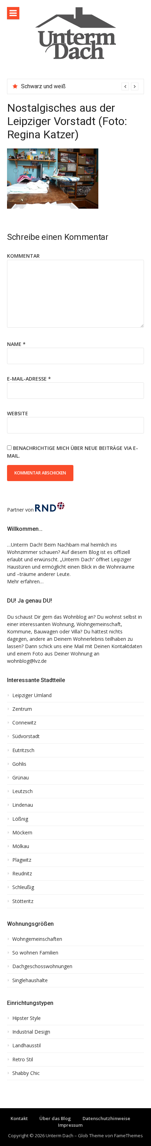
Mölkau (20, 846)
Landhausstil (26, 1045)
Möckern (22, 832)
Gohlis (19, 764)
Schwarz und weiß (43, 86)
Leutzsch (22, 791)
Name (16, 344)
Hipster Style (26, 1018)
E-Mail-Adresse (29, 378)
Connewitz (24, 723)
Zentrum (22, 709)
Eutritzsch (23, 750)
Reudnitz (22, 873)
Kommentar (23, 255)
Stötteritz (22, 901)
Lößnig (20, 819)
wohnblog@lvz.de (27, 661)
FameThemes (128, 1135)
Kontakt (19, 1118)
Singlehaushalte (30, 980)
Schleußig (23, 887)
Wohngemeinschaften (37, 939)
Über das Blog (55, 1118)
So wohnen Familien (35, 953)
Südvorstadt (26, 736)
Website (17, 413)
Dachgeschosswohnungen (42, 966)
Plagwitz (21, 860)
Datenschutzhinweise (106, 1118)
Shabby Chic (26, 1073)
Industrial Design (31, 1032)
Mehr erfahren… (25, 581)
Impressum (70, 1125)
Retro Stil (22, 1059)
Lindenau (22, 805)
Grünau (20, 778)
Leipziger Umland (32, 695)
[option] (79, 86)
